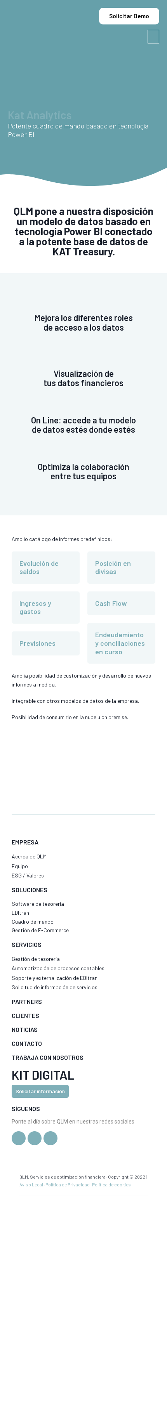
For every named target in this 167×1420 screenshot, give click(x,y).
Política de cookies (111, 1184)
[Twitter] (19, 1138)
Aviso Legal (31, 1184)
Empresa (25, 842)
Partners (27, 1001)
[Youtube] (50, 1138)
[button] (153, 36)
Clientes (25, 1015)
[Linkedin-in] (35, 1138)
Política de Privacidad (67, 1184)
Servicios (27, 944)
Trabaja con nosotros (48, 1057)
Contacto (27, 1043)
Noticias (25, 1029)
